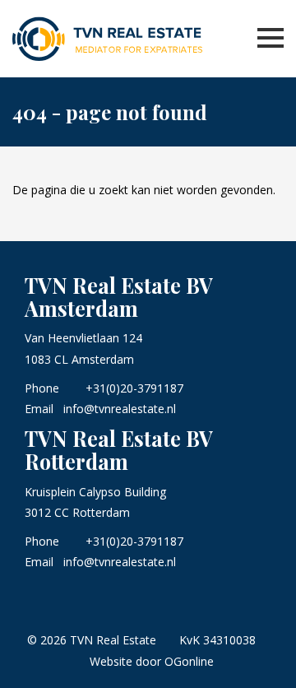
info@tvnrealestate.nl (119, 408)
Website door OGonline (152, 661)
